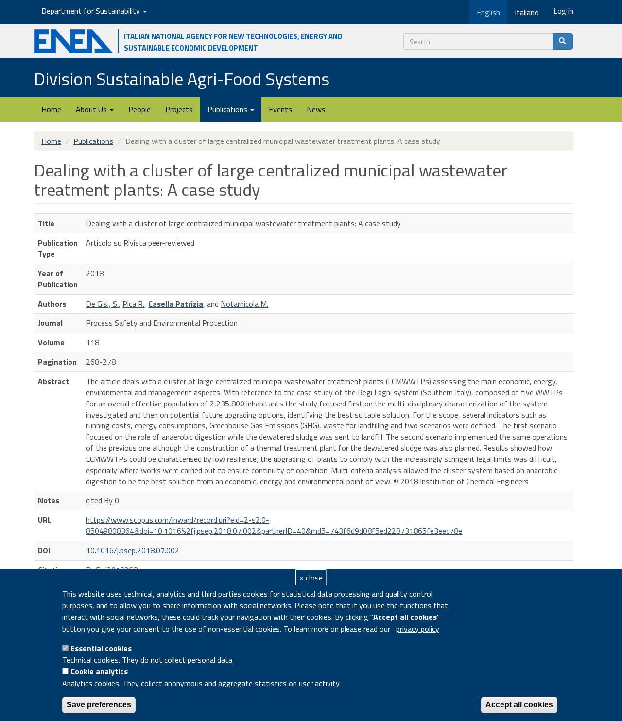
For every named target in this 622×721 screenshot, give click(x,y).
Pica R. (133, 304)
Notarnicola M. (244, 304)
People (139, 109)
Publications (228, 109)
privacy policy (417, 628)
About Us (92, 109)
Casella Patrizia (175, 304)
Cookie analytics (99, 671)
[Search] (563, 41)
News (316, 109)
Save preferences (99, 705)
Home (51, 109)
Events (280, 109)
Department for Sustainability (91, 11)
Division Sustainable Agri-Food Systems (181, 78)
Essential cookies (101, 648)
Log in (563, 11)
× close (311, 577)
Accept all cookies (519, 705)
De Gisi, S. (102, 304)
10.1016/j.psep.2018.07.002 (132, 550)
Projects (179, 109)
